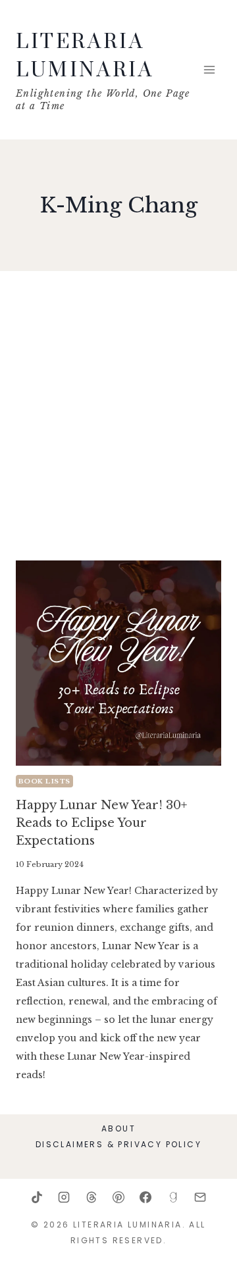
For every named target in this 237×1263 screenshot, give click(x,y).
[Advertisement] (118, 421)
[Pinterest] (118, 1197)
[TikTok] (37, 1197)
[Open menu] (209, 69)
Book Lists (44, 781)
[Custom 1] (173, 1197)
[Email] (200, 1197)
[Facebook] (145, 1197)
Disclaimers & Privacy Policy (118, 1144)
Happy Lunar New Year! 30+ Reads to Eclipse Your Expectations (101, 823)
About (118, 1128)
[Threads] (91, 1197)
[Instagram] (64, 1197)
